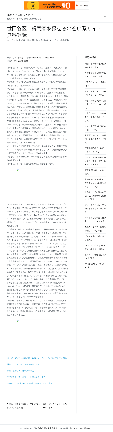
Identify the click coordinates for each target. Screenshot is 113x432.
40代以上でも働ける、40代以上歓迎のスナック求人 (29, 383)
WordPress (85, 428)
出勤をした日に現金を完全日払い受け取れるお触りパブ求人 (95, 195)
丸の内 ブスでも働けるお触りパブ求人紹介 (95, 229)
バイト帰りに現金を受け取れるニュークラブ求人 (95, 219)
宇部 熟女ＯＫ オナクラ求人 (20, 371)
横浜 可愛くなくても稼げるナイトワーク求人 (95, 93)
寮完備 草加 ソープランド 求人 (95, 266)
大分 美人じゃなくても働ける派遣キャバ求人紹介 (95, 208)
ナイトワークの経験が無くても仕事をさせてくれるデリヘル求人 (95, 161)
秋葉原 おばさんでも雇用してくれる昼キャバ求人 (95, 139)
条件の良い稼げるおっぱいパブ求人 (95, 256)
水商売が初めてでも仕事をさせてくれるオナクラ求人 (95, 117)
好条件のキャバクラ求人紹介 (95, 84)
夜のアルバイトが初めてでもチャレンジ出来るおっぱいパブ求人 (95, 183)
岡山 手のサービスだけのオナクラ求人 (95, 65)
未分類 (20, 57)
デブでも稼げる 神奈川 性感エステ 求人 (26, 377)
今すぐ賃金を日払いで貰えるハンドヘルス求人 (95, 75)
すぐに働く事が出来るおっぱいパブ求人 (95, 128)
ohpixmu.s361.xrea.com (42, 57)
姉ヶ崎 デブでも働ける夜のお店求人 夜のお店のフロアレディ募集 (37, 358)
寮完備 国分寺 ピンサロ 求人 (95, 172)
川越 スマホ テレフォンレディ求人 (23, 364)
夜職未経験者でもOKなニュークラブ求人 (95, 150)
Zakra (72, 428)
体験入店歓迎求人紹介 (20, 14)
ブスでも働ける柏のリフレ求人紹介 (95, 238)
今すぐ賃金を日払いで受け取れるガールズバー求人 (95, 104)
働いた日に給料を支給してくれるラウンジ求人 (95, 247)
